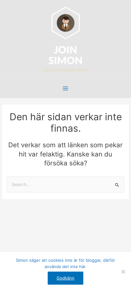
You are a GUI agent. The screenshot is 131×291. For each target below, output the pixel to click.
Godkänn (65, 278)
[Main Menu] (65, 88)
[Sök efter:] (65, 184)
